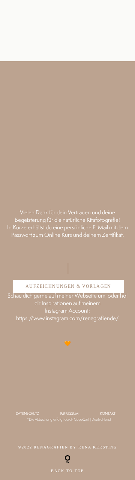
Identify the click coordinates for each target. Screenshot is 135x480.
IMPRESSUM (69, 413)
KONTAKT (108, 413)
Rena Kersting (97, 447)
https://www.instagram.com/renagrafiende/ (67, 318)
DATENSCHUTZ (27, 413)
